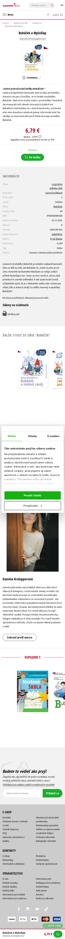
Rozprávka (37, 23)
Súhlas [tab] (12, 436)
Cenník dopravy (11, 829)
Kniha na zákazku (45, 898)
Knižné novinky (10, 882)
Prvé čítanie (56, 238)
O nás (5, 878)
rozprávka (57, 184)
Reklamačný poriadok (47, 825)
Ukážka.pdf (11, 314)
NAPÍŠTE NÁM (54, 925)
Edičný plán (8, 890)
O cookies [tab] (53, 436)
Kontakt (7, 817)
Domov (6, 23)
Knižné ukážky (10, 886)
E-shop (6, 855)
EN (62, 5)
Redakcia (41, 855)
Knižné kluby (42, 860)
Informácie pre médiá (14, 894)
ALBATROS (57, 234)
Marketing (8, 860)
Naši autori (41, 890)
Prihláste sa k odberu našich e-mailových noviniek (28, 784)
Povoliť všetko (32, 495)
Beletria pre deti (21, 23)
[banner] (18, 4)
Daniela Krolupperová (32, 38)
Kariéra (40, 894)
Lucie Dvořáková (53, 192)
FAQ (5, 833)
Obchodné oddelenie (14, 863)
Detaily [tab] (32, 436)
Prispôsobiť (30, 505)
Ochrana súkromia (45, 837)
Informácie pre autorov (15, 898)
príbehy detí (56, 188)
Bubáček (58, 206)
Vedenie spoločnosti (46, 863)
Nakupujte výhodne (46, 840)
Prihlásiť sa (52, 793)
